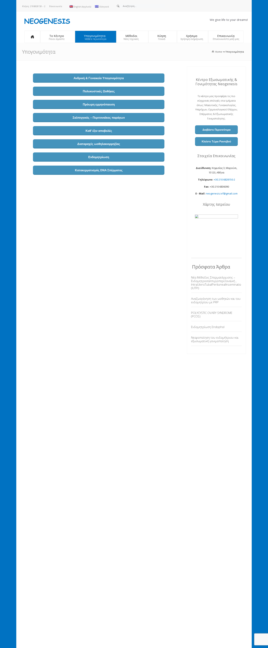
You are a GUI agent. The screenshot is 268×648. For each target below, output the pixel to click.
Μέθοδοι (131, 36)
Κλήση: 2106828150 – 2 (33, 6)
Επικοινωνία (55, 6)
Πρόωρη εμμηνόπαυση (99, 104)
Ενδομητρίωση (98, 157)
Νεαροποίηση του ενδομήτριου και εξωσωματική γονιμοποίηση (215, 339)
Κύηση (161, 36)
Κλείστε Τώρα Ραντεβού (216, 141)
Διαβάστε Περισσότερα (216, 129)
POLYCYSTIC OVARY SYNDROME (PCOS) (211, 314)
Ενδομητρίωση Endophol (207, 327)
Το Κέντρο (56, 36)
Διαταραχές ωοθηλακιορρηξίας (98, 144)
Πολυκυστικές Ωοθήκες (99, 91)
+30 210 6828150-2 (224, 179)
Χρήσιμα (191, 36)
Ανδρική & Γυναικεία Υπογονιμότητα (99, 78)
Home (218, 51)
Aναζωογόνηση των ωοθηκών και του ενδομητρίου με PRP (216, 300)
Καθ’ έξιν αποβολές (99, 130)
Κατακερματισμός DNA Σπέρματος (99, 170)
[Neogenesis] (46, 21)
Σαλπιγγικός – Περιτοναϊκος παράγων (99, 117)
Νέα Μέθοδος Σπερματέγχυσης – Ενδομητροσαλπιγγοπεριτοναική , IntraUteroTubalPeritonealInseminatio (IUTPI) (216, 282)
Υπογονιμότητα (94, 36)
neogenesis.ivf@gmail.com (222, 193)
